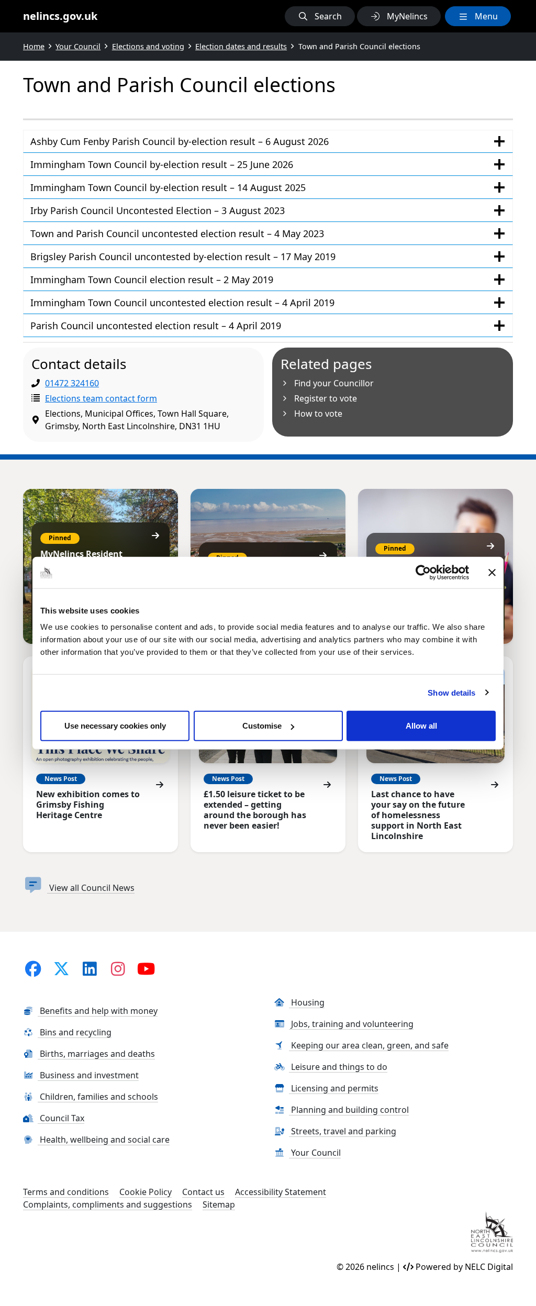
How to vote (318, 413)
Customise (262, 725)
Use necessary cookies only (115, 725)
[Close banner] (492, 572)
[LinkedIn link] (89, 968)
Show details (451, 692)
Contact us (203, 1192)
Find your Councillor (334, 383)
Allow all (421, 725)
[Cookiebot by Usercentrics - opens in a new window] (423, 572)
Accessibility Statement (280, 1192)
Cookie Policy (145, 1192)
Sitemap (219, 1204)
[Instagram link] (118, 968)
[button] (320, 16)
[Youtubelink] (146, 968)
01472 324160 (72, 383)
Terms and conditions (66, 1192)
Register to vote (325, 398)
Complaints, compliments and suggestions (107, 1204)
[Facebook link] (33, 968)
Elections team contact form (101, 398)
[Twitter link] (61, 968)
